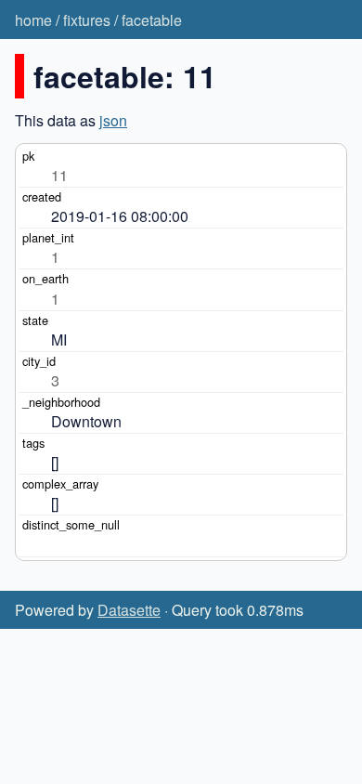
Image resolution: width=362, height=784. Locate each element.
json (113, 120)
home (33, 20)
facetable (152, 20)
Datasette (129, 610)
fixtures (86, 20)
